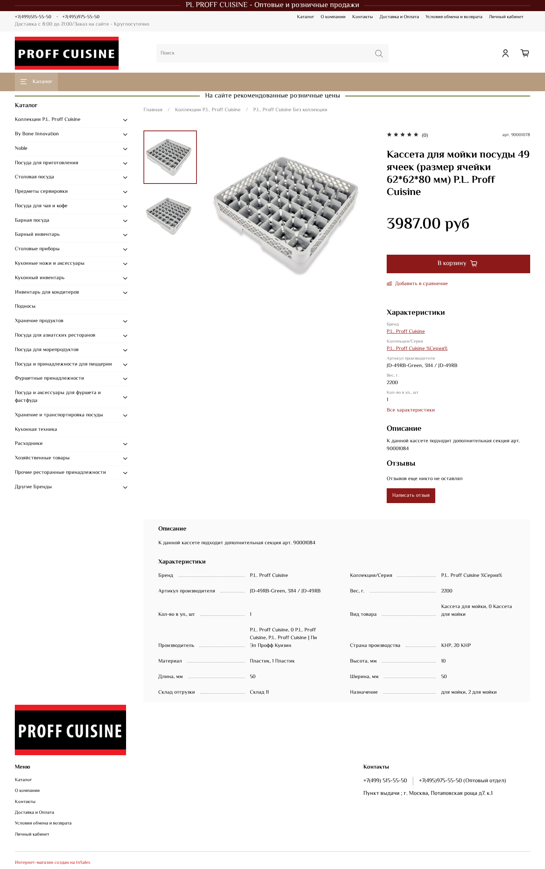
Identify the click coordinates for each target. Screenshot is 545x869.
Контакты (362, 17)
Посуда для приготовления (46, 163)
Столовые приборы (37, 249)
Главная (152, 110)
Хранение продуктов (39, 321)
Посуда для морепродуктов (47, 350)
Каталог (305, 17)
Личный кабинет (506, 17)
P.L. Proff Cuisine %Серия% (417, 349)
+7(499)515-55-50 (33, 17)
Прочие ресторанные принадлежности (60, 473)
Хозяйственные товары (42, 458)
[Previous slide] (219, 215)
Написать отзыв (411, 496)
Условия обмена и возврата (454, 17)
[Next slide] (362, 215)
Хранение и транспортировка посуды (59, 415)
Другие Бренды (33, 487)
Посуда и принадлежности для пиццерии (63, 364)
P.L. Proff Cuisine (406, 332)
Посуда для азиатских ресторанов (55, 335)
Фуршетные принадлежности (49, 378)
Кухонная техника (36, 430)
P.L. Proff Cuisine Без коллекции (290, 110)
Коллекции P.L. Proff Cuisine (208, 110)
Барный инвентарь (37, 235)
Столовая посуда (34, 177)
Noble (21, 149)
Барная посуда (32, 221)
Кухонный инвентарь (40, 278)
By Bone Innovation (37, 134)
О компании (333, 17)
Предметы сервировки (41, 192)
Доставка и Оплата (399, 17)
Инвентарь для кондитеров (47, 292)
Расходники (29, 444)
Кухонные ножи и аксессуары (50, 264)
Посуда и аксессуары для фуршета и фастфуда (58, 397)
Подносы (25, 307)
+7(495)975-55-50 (80, 17)
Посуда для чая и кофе (41, 206)
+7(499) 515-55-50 (385, 780)
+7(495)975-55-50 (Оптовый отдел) (462, 780)
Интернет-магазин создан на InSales (52, 862)
